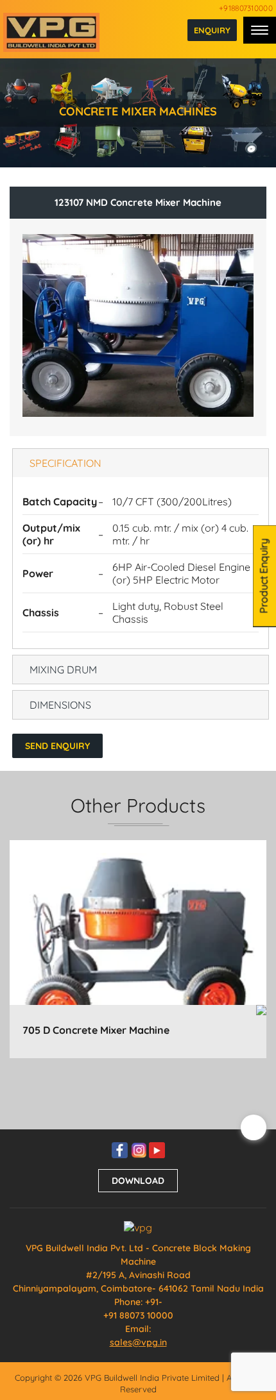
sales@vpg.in (138, 1342)
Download (138, 1180)
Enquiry (212, 30)
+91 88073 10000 (138, 1315)
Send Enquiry (57, 746)
